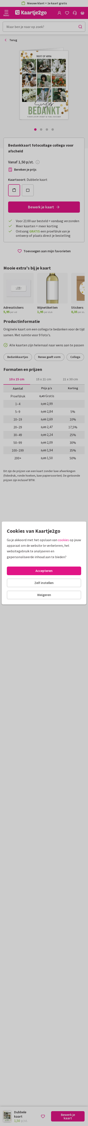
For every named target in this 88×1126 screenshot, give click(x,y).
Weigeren (44, 595)
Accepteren (44, 570)
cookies (63, 540)
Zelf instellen (44, 583)
